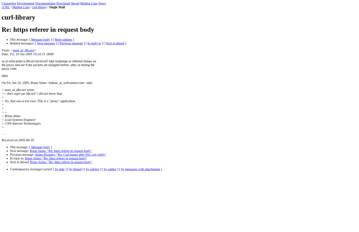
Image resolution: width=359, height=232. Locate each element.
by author (110, 169)
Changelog (9, 3)
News (102, 3)
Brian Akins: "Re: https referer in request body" (61, 151)
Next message (46, 43)
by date (60, 169)
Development (25, 3)
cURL (6, 7)
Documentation (45, 3)
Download (63, 3)
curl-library (39, 7)
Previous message (71, 43)
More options (63, 39)
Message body (40, 39)
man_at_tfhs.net (23, 50)
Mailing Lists (88, 3)
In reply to (94, 43)
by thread (75, 169)
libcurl (75, 3)
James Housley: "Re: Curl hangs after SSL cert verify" (70, 154)
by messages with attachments (140, 169)
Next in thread (115, 43)
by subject (92, 169)
